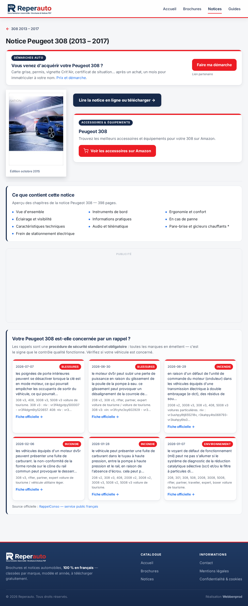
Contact (206, 563)
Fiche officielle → (29, 417)
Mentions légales (214, 571)
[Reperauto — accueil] (29, 9)
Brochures (192, 9)
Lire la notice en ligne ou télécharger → (117, 100)
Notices (215, 9)
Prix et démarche (71, 77)
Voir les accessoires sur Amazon (121, 151)
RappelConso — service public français (68, 506)
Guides (234, 9)
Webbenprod (232, 596)
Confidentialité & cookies (221, 579)
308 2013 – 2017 (22, 28)
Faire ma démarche (214, 65)
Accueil (169, 9)
